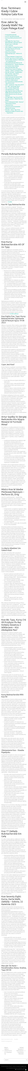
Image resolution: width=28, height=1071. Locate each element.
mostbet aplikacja (14, 313)
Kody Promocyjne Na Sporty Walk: (13, 77)
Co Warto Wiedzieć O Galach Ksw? (13, 56)
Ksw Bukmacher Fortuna (11, 75)
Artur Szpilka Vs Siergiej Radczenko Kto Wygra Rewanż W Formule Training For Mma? (14, 49)
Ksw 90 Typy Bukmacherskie (12, 36)
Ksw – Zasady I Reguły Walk (12, 87)
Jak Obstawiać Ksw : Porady (12, 89)
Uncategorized (9, 1041)
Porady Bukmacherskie (10, 34)
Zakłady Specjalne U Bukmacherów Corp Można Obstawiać (20, 1050)
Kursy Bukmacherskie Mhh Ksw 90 (13, 62)
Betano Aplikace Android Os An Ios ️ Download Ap (8, 1050)
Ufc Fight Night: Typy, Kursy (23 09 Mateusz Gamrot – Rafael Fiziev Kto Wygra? (14, 99)
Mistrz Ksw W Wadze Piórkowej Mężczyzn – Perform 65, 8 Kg (13, 53)
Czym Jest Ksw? (9, 45)
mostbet (10, 201)
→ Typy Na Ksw (9, 112)
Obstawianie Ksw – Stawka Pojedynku (14, 64)
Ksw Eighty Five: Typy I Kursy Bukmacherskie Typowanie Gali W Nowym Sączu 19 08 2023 (13, 42)
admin (17, 1039)
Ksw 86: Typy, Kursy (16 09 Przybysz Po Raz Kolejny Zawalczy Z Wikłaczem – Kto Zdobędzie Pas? (14, 60)
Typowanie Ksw (9, 105)
